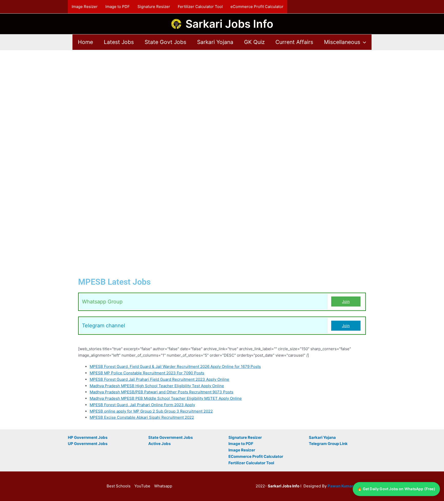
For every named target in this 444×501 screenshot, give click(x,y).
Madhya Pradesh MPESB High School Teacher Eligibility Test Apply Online (157, 385)
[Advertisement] (222, 88)
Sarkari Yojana (215, 42)
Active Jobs (159, 443)
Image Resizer (85, 6)
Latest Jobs (119, 42)
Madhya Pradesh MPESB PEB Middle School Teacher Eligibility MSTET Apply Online (166, 398)
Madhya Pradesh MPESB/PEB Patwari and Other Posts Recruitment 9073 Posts (161, 391)
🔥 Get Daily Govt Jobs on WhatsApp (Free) (396, 489)
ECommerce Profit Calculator (255, 456)
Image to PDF (117, 6)
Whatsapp (163, 486)
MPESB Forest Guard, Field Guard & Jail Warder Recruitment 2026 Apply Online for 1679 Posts (175, 366)
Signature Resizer (153, 6)
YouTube (142, 486)
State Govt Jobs (165, 42)
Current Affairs (294, 42)
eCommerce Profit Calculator (256, 6)
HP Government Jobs (87, 437)
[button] (363, 42)
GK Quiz (254, 42)
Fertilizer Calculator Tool (200, 6)
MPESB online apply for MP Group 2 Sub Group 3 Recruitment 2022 (151, 411)
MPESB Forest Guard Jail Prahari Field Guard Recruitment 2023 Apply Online (159, 379)
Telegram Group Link (328, 443)
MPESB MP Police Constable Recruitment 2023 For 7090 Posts (147, 372)
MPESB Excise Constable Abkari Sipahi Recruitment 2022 (142, 417)
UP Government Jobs (87, 443)
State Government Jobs (170, 437)
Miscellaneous (342, 42)
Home (85, 42)
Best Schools (119, 486)
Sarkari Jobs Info (229, 23)
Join (346, 301)
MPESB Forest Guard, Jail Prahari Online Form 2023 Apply (142, 404)
